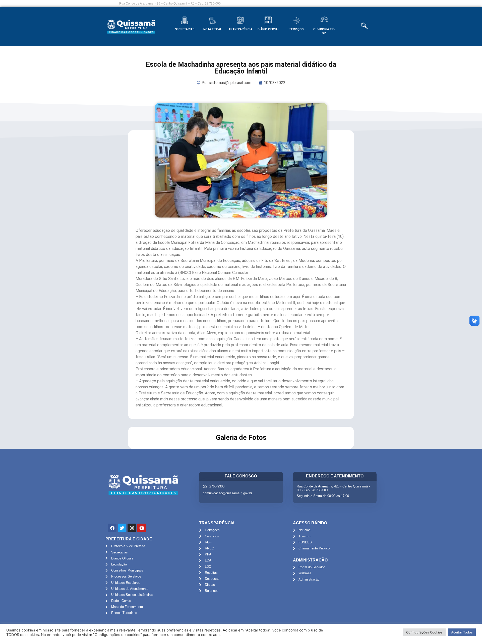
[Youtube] (141, 528)
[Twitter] (122, 528)
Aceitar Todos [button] (462, 632)
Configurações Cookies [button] (424, 632)
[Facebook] (112, 528)
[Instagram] (132, 528)
